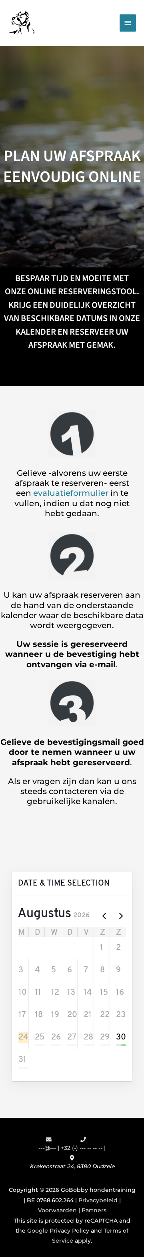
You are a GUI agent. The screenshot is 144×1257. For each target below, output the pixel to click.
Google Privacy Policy (58, 1230)
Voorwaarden (57, 1210)
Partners (94, 1210)
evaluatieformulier (70, 493)
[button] (20, 948)
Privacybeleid (98, 1200)
